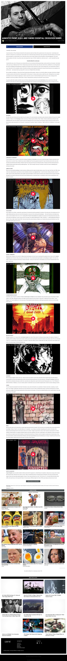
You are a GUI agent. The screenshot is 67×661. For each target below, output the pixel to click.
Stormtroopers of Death (28, 296)
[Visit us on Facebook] (40, 643)
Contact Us (19, 643)
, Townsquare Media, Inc (13, 650)
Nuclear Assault (25, 337)
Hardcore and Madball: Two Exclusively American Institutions (10, 635)
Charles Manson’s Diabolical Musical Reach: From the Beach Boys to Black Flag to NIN (11, 615)
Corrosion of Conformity (31, 159)
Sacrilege (52, 379)
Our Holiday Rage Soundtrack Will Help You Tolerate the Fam (33, 615)
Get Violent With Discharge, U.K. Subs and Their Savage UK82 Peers (11, 596)
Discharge (18, 118)
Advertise (18, 645)
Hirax (9, 429)
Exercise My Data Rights (21, 647)
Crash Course (42, 80)
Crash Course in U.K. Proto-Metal (33, 481)
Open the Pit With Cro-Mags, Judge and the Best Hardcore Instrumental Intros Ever (33, 596)
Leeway (12, 390)
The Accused (8, 486)
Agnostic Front (37, 171)
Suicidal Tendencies (55, 485)
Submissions (19, 644)
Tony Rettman (6, 40)
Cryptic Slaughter (9, 472)
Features (11, 488)
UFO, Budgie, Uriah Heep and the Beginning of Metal (33, 635)
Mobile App (19, 646)
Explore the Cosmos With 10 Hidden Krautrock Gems (53, 596)
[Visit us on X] (42, 643)
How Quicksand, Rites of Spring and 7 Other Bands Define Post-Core (55, 615)
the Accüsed (34, 215)
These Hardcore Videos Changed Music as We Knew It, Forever (55, 635)
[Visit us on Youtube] (38, 643)
